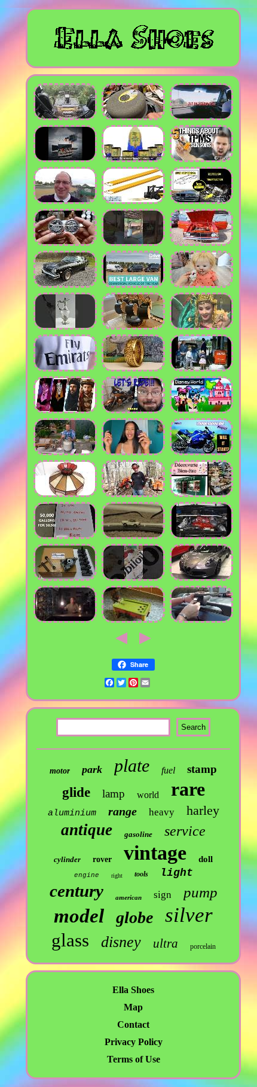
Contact (133, 1024)
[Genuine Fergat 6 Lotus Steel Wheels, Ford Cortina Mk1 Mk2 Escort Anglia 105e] (201, 244)
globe (134, 917)
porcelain (203, 946)
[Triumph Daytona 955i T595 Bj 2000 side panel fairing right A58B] (201, 453)
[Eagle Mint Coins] (133, 369)
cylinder (67, 859)
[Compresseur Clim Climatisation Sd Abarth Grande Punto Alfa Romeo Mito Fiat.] (201, 579)
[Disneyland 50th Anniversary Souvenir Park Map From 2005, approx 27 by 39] (201, 411)
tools (141, 874)
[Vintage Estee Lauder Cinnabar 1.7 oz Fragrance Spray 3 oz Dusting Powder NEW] (133, 453)
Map (133, 1007)
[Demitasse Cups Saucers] (133, 327)
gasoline (138, 834)
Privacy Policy (134, 1042)
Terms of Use (133, 1059)
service (185, 831)
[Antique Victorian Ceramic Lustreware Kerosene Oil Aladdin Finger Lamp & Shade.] (65, 621)
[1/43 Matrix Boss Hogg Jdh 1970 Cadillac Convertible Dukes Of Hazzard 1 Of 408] (65, 286)
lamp (113, 793)
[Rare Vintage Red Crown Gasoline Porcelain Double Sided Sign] (133, 579)
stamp (202, 769)
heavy (162, 812)
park (92, 769)
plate (131, 765)
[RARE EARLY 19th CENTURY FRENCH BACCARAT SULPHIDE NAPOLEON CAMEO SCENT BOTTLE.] (133, 621)
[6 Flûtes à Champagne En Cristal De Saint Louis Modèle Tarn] (201, 495)
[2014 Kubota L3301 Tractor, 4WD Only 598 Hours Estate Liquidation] (133, 495)
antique (86, 830)
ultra (165, 943)
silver (189, 915)
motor (60, 770)
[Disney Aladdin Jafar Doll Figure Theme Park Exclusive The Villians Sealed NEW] (65, 411)
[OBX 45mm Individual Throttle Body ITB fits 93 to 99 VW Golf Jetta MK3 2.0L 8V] (201, 118)
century (76, 890)
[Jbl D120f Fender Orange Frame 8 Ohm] (133, 118)
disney (121, 942)
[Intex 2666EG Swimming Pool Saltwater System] (65, 537)
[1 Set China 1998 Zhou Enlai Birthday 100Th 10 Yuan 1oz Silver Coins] (201, 327)
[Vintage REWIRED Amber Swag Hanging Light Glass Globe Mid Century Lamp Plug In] (65, 495)
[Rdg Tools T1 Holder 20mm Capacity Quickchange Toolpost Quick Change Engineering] (65, 579)
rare (188, 789)
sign (163, 894)
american (128, 897)
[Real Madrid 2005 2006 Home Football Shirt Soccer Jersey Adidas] (65, 369)
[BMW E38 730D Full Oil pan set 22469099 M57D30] (201, 202)
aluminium (72, 813)
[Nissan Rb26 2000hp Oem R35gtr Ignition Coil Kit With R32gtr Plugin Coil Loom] (201, 537)
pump (200, 892)
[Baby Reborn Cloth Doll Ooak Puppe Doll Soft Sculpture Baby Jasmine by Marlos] (201, 286)
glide (76, 792)
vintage (155, 853)
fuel (168, 770)
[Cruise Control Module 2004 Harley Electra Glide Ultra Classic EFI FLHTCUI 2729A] (133, 411)
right (117, 875)
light (176, 873)
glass (70, 940)
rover (102, 859)
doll (205, 859)
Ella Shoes (133, 990)
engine (86, 875)
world (148, 795)
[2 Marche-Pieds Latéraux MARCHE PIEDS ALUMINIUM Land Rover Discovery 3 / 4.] (201, 621)
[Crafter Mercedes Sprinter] (133, 286)
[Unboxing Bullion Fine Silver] (65, 244)
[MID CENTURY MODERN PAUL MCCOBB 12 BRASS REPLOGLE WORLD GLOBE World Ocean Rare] (65, 327)
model (79, 916)
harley (202, 810)
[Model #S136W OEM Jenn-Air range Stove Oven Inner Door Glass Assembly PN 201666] (65, 453)
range (122, 811)
